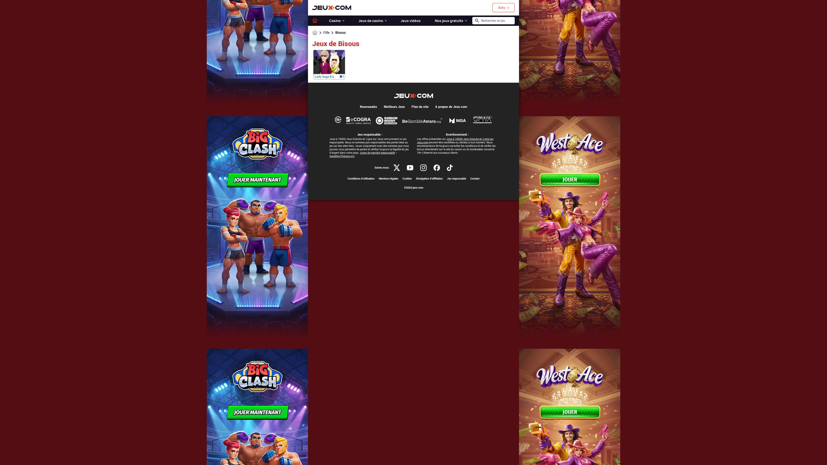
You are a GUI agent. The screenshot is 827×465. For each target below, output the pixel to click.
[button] (343, 20)
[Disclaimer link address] (359, 120)
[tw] (396, 167)
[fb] (437, 167)
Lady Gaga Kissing (326, 76)
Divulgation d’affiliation (429, 178)
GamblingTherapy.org (342, 156)
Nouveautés (368, 107)
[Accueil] (314, 21)
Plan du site (420, 107)
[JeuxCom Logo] (331, 7)
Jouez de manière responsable (377, 152)
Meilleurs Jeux (394, 107)
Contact (474, 178)
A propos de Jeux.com (451, 107)
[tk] (450, 167)
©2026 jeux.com (413, 187)
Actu (501, 8)
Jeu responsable (456, 178)
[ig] (423, 167)
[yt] (410, 167)
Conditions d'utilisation (361, 178)
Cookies (407, 178)
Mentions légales (388, 178)
